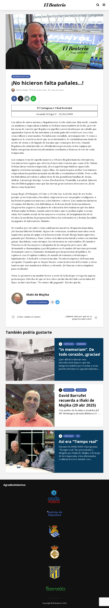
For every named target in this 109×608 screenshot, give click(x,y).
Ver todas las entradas (37, 302)
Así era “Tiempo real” (78, 441)
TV (78, 436)
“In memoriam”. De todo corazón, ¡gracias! (79, 352)
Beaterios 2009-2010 (21, 76)
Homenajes (81, 344)
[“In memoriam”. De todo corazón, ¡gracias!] (30, 359)
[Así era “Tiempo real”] (30, 451)
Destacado (69, 344)
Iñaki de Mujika (21, 90)
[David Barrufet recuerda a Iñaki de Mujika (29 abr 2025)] (30, 405)
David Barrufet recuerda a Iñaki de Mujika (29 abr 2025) (77, 400)
